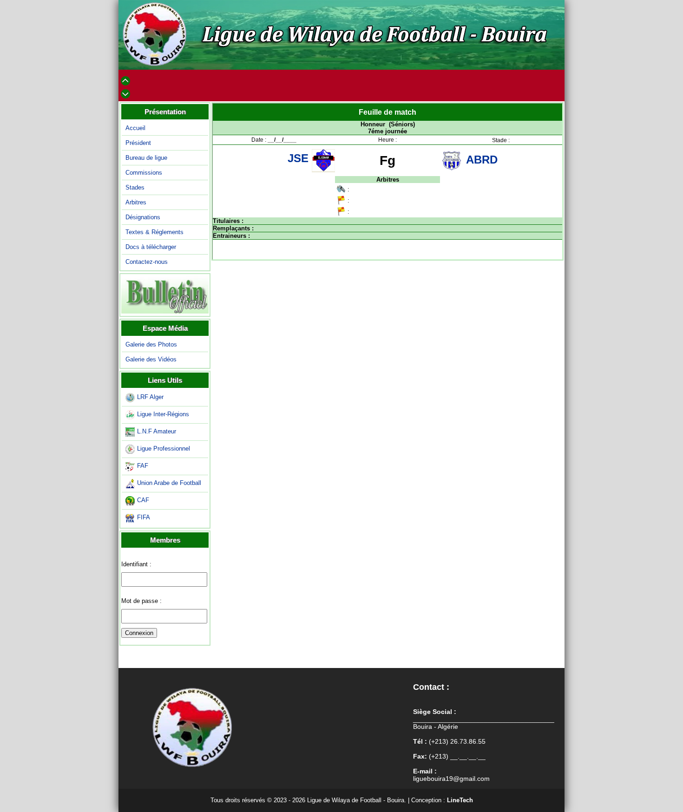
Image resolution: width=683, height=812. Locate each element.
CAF (143, 500)
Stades (134, 187)
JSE (300, 158)
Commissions (143, 172)
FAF (142, 465)
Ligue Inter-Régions (163, 414)
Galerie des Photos (151, 344)
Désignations (142, 217)
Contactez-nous (146, 261)
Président (138, 142)
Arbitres (135, 202)
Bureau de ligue (146, 157)
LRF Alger (150, 396)
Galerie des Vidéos (151, 359)
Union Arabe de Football (169, 482)
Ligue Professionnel (163, 448)
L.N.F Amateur (156, 431)
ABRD (482, 159)
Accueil (135, 127)
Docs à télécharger (150, 246)
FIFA (143, 517)
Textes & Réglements (154, 232)
